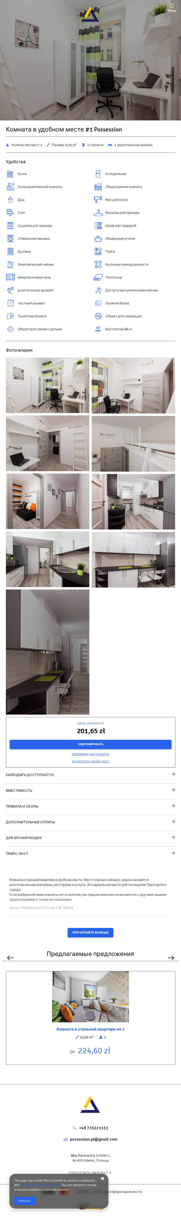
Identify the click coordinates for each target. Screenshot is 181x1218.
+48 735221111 (93, 1127)
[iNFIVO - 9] (48, 502)
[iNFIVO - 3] (133, 387)
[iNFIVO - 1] (48, 386)
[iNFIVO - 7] (133, 445)
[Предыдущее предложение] (10, 957)
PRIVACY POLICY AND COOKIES (40, 1185)
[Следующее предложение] (171, 957)
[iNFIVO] (90, 14)
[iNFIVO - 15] (133, 561)
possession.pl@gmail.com (93, 1139)
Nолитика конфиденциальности (117, 1192)
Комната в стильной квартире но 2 (90, 1029)
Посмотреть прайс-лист (90, 761)
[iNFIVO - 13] (48, 560)
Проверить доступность (90, 754)
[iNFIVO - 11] (133, 503)
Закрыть (24, 1201)
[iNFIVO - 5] (48, 444)
